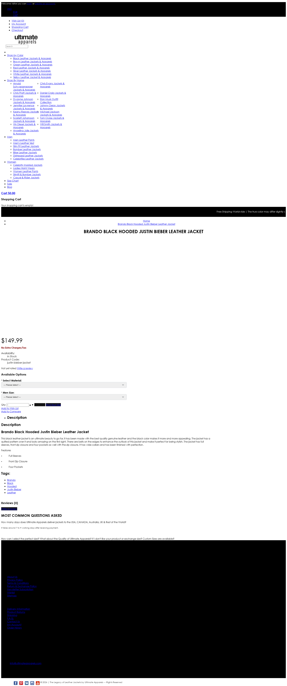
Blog (9, 186)
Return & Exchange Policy (22, 586)
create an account (45, 3)
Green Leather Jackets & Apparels (32, 64)
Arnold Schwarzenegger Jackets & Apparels (24, 86)
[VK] (27, 683)
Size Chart (13, 180)
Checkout (17, 30)
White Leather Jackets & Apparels (32, 74)
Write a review (25, 368)
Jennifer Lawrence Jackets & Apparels (24, 107)
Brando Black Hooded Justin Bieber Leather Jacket (146, 224)
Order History (14, 627)
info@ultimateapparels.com (25, 663)
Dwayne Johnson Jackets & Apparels (24, 101)
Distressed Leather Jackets (28, 155)
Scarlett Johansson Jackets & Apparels (24, 119)
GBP (15, 15)
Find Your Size (53, 404)
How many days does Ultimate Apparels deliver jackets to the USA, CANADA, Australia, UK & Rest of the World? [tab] (63, 522)
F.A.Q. (10, 618)
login (29, 3)
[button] (30, 404)
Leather (11, 492)
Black (10, 483)
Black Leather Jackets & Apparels (32, 58)
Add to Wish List (10, 408)
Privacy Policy (15, 579)
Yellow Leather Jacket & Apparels (32, 77)
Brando (11, 480)
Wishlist (11, 592)
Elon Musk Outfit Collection (49, 101)
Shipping (12, 615)
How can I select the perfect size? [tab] (20, 538)
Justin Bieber (14, 489)
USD (9, 8)
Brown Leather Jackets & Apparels (32, 61)
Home (146, 220)
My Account (19, 23)
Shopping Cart (20, 27)
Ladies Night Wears (24, 168)
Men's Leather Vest (23, 143)
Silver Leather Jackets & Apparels (32, 70)
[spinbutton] (18, 405)
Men (9, 136)
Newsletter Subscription (20, 589)
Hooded (12, 486)
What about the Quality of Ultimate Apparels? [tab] (66, 538)
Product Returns (16, 612)
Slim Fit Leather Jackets (26, 146)
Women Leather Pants (25, 171)
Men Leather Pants (23, 139)
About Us (12, 576)
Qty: (3, 404)
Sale (9, 183)
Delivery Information (18, 608)
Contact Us (13, 621)
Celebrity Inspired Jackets (27, 165)
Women (11, 161)
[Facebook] (15, 683)
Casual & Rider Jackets (26, 177)
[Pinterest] (21, 683)
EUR (15, 12)
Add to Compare (11, 411)
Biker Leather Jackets (25, 152)
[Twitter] (10, 683)
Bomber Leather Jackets (27, 149)
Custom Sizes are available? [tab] (158, 538)
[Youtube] (38, 683)
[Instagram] (32, 683)
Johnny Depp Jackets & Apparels (52, 107)
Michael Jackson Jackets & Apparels (51, 113)
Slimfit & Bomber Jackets (27, 174)
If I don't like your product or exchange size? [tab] (117, 538)
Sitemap (12, 595)
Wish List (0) (18, 20)
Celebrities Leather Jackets (28, 158)
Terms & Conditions (18, 583)
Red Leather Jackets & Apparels (31, 67)
